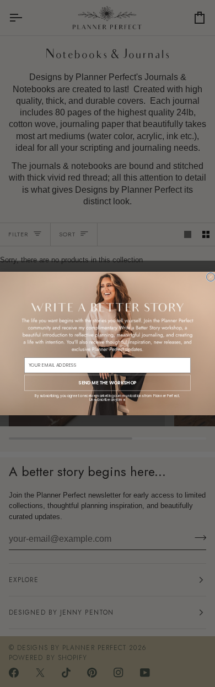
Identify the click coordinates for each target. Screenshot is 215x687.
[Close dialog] (210, 277)
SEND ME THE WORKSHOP (107, 382)
